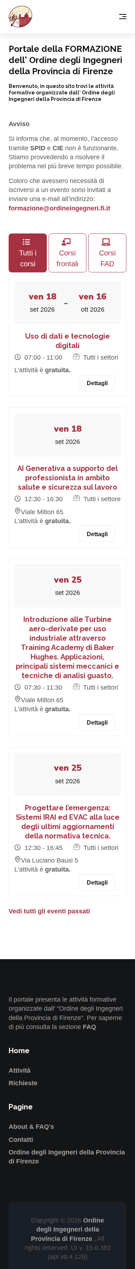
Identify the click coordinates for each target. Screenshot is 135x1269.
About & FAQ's (31, 1126)
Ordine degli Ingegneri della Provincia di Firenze (67, 1229)
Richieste (23, 1083)
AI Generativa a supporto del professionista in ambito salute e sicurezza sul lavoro (67, 477)
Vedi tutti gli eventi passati (49, 911)
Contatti (21, 1139)
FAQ (89, 1026)
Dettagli (97, 383)
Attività (20, 1070)
